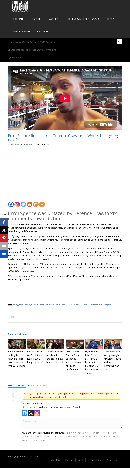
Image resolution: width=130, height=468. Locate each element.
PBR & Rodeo (43, 31)
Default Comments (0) (17, 385)
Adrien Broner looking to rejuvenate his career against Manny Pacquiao (17, 358)
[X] (4, 230)
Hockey (111, 19)
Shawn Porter (75, 305)
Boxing (49, 41)
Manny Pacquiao (62, 305)
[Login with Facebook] (24, 413)
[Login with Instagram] (37, 413)
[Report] (12, 317)
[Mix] (36, 202)
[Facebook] (11, 202)
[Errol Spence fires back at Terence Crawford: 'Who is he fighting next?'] (20, 6)
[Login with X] (31, 413)
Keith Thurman (37, 305)
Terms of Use (94, 460)
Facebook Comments (37, 385)
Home (11, 41)
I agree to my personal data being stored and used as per (54, 407)
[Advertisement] (65, 172)
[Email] (4, 246)
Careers (69, 460)
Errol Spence (24, 305)
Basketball (54, 19)
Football (18, 19)
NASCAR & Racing (22, 31)
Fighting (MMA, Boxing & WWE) (83, 19)
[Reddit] (29, 202)
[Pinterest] (4, 238)
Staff (80, 460)
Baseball (36, 19)
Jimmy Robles (14, 144)
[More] (42, 202)
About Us (55, 460)
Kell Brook (49, 305)
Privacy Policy (78, 407)
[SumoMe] (4, 254)
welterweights (105, 305)
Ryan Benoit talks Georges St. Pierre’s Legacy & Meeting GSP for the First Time (93, 362)
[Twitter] (23, 202)
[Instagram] (17, 202)
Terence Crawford (90, 305)
